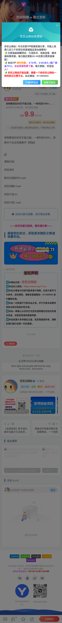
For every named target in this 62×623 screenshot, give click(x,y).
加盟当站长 (50, 82)
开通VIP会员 (31, 82)
